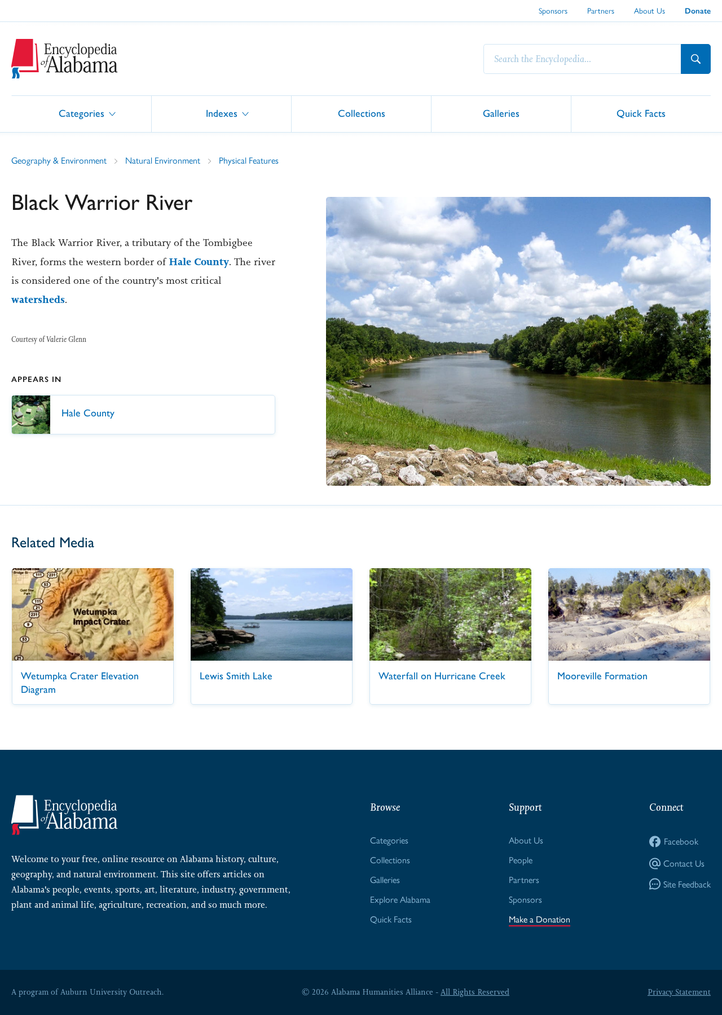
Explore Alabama (400, 899)
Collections (361, 113)
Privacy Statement (679, 992)
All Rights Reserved (475, 992)
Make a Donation (539, 918)
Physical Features (249, 159)
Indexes (221, 113)
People (520, 859)
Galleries (501, 113)
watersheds (38, 299)
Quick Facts (641, 113)
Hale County (199, 262)
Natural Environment (162, 159)
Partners (600, 10)
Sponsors (553, 10)
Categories (81, 113)
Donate (698, 11)
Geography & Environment (59, 159)
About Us (649, 10)
